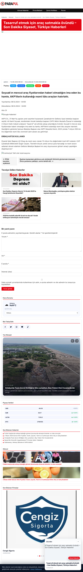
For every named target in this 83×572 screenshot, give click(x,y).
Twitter (13, 85)
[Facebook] (5, 327)
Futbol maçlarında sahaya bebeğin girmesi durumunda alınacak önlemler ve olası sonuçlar (32, 433)
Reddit (38, 85)
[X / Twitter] (11, 327)
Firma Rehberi (37, 10)
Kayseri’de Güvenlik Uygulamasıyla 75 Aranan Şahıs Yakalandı (23, 440)
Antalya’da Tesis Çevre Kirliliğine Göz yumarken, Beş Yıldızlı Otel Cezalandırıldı (28, 438)
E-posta (5, 264)
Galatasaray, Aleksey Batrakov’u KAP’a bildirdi (18, 442)
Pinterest (45, 85)
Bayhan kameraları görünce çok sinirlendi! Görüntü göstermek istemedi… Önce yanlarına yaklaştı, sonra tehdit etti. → (48, 160)
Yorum (5, 237)
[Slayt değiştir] (37, 555)
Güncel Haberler (23, 10)
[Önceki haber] (72, 341)
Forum (63, 10)
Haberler (4, 17)
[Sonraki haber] (77, 341)
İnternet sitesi (7, 272)
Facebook (21, 85)
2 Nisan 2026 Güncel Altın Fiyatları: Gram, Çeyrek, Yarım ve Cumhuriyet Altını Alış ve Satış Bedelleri (35, 435)
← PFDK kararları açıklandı (6, 161)
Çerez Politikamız (36, 569)
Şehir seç (8, 309)
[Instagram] (16, 327)
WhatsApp (30, 85)
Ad (3, 256)
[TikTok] (28, 327)
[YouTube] (22, 327)
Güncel (11, 17)
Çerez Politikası (51, 10)
